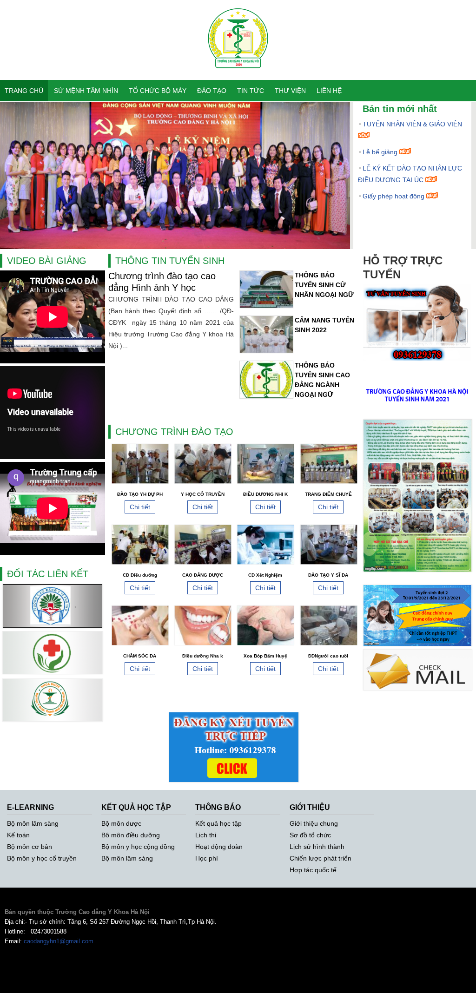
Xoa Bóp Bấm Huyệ (265, 655)
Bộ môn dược (121, 823)
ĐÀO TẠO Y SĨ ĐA (328, 575)
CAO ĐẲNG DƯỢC (202, 575)
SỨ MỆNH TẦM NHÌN (86, 90)
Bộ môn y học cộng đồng (138, 846)
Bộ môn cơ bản (29, 846)
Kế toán (18, 835)
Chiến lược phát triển (320, 858)
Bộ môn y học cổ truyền (42, 858)
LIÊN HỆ (329, 90)
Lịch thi (205, 835)
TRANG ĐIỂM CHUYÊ (328, 494)
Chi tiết (140, 507)
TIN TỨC (250, 90)
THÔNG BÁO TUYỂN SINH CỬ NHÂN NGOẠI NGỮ (324, 284)
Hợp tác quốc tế (313, 870)
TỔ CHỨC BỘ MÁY (157, 90)
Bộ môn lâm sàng (33, 823)
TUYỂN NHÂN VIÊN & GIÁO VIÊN (412, 124)
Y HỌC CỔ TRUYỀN (203, 494)
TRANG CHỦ (24, 90)
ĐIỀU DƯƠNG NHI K (265, 494)
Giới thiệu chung (314, 823)
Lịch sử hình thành (317, 846)
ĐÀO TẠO (211, 90)
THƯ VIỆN (290, 90)
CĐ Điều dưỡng (140, 575)
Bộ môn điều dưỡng (130, 835)
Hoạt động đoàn (219, 846)
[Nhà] (238, 75)
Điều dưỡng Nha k (202, 655)
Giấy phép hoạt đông (393, 196)
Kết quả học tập (218, 823)
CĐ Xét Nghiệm (265, 575)
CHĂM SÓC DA (139, 655)
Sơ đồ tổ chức (310, 835)
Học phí (206, 858)
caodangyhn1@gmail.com (58, 941)
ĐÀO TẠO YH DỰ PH (140, 494)
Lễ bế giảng (380, 152)
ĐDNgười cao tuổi (328, 655)
